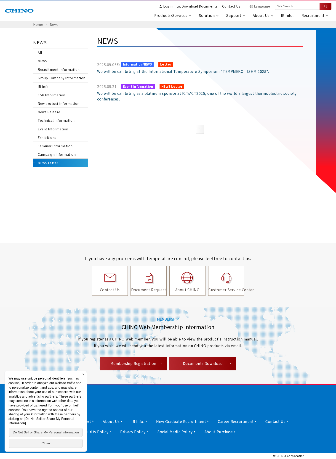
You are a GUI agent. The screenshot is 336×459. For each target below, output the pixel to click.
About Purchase (219, 431)
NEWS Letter (48, 163)
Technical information (56, 120)
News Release (49, 112)
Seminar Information (55, 146)
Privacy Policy (132, 431)
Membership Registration (133, 363)
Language (262, 6)
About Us (111, 421)
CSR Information (51, 95)
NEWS (42, 61)
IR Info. (287, 15)
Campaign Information (57, 154)
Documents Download (203, 363)
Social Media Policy (175, 431)
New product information (59, 103)
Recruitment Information (59, 69)
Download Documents (199, 6)
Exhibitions (47, 137)
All (40, 52)
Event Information (53, 129)
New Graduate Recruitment (181, 421)
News (54, 24)
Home (38, 24)
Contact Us (231, 6)
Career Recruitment (235, 421)
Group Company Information (61, 78)
